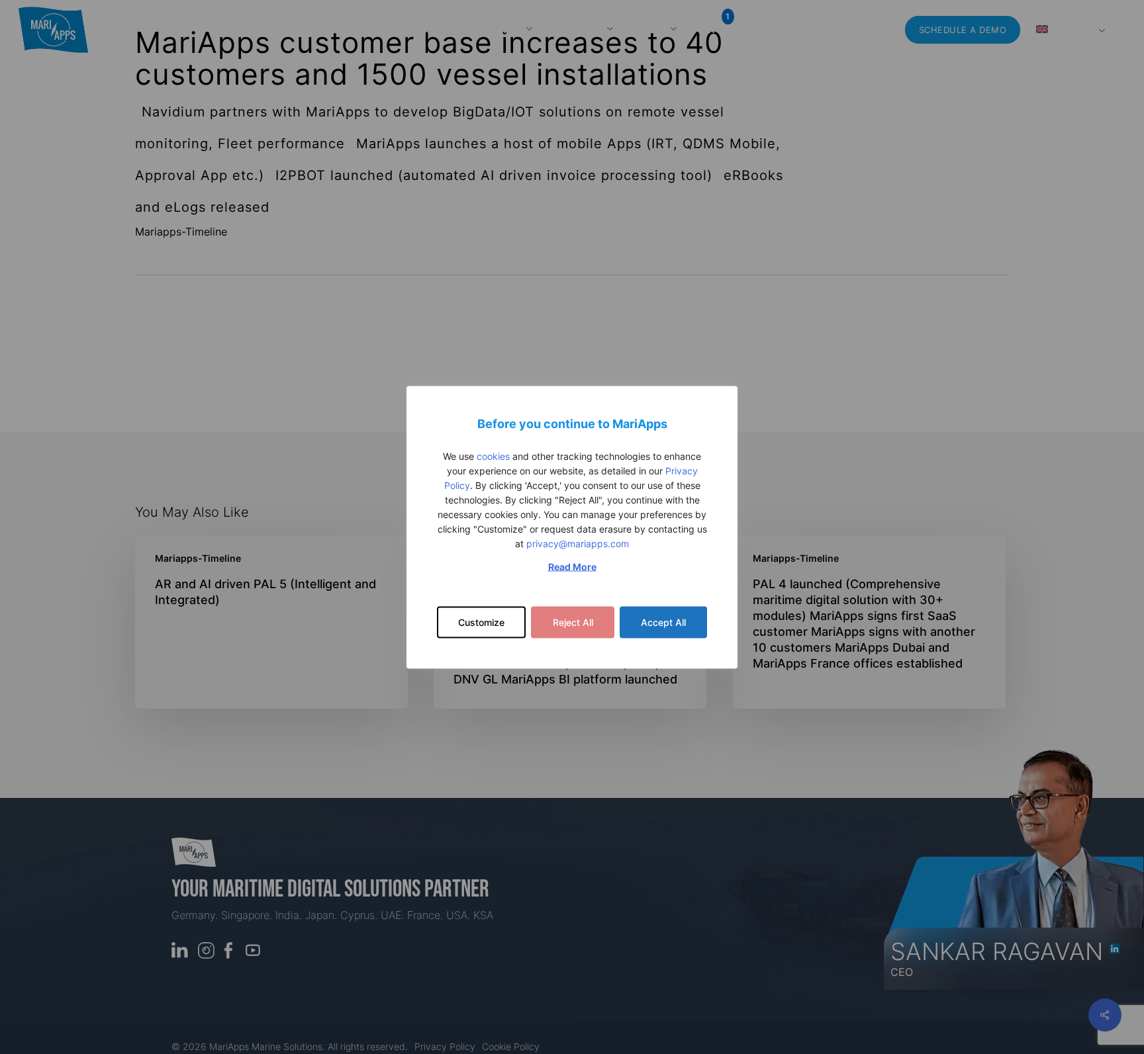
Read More (572, 566)
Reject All (573, 621)
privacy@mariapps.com (577, 543)
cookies (493, 455)
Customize (481, 621)
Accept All (663, 621)
